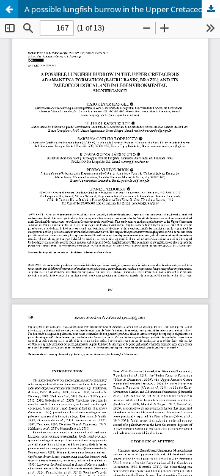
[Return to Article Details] (9, 9)
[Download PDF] (211, 9)
